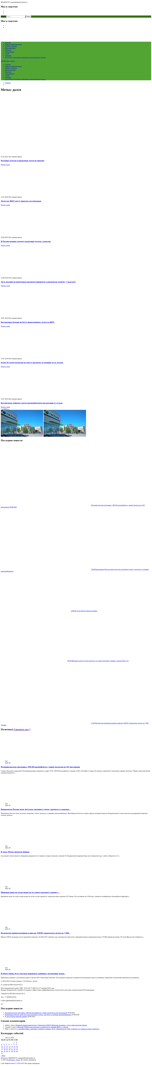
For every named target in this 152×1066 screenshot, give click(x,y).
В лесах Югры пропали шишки (15, 852)
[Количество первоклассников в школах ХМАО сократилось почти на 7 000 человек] (26, 925)
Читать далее (5, 165)
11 (4, 1047)
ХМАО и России (11, 46)
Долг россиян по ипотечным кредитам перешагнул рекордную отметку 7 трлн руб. (38, 282)
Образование (9, 52)
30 (17, 1051)
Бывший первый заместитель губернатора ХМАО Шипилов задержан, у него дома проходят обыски (51, 1025)
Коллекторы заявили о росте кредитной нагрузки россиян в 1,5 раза (32, 403)
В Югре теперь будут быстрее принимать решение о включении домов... (33, 974)
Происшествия (10, 48)
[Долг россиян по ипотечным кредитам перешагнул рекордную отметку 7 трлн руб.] (26, 274)
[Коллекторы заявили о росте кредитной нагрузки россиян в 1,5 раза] (26, 395)
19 (7, 1049)
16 (17, 1047)
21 (12, 1049)
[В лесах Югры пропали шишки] (26, 844)
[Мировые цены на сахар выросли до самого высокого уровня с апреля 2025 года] (26, 885)
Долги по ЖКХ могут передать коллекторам (21, 201)
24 (2, 1051)
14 (12, 1047)
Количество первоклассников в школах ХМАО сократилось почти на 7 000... (35, 933)
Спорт (7, 54)
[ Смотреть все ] (21, 729)
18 (4, 1049)
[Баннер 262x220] (65, 436)
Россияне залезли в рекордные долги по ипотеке (22, 161)
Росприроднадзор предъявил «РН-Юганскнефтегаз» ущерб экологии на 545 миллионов (40, 767)
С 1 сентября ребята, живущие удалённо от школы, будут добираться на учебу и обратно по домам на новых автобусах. (58, 1029)
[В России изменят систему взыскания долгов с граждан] (26, 234)
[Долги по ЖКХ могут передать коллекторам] (26, 193)
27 (9, 1051)
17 (2, 1049)
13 (9, 1047)
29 (14, 1051)
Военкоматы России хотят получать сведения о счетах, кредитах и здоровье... (36, 809)
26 (7, 1051)
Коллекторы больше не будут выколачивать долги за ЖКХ (27, 322)
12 (7, 1047)
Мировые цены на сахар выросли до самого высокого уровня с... (30, 892)
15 (14, 1047)
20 (9, 1049)
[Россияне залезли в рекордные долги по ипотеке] (50, 153)
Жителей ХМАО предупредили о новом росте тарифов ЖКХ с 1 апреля (42, 1027)
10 (2, 1047)
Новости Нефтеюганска (13, 44)
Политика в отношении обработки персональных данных (25, 57)
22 (14, 1049)
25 (4, 1051)
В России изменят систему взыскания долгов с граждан (26, 241)
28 (12, 1051)
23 (17, 1049)
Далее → (6, 409)
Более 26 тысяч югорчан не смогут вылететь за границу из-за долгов (32, 362)
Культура (8, 50)
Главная (8, 42)
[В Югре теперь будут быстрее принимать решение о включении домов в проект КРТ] (26, 966)
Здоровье (8, 55)
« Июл (3, 1056)
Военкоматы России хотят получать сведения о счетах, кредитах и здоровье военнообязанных (38, 1015)
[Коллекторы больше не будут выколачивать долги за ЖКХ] (26, 315)
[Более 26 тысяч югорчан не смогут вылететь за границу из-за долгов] (26, 355)
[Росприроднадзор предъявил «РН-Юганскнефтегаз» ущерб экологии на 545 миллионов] (26, 759)
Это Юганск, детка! (8, 61)
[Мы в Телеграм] (22, 436)
